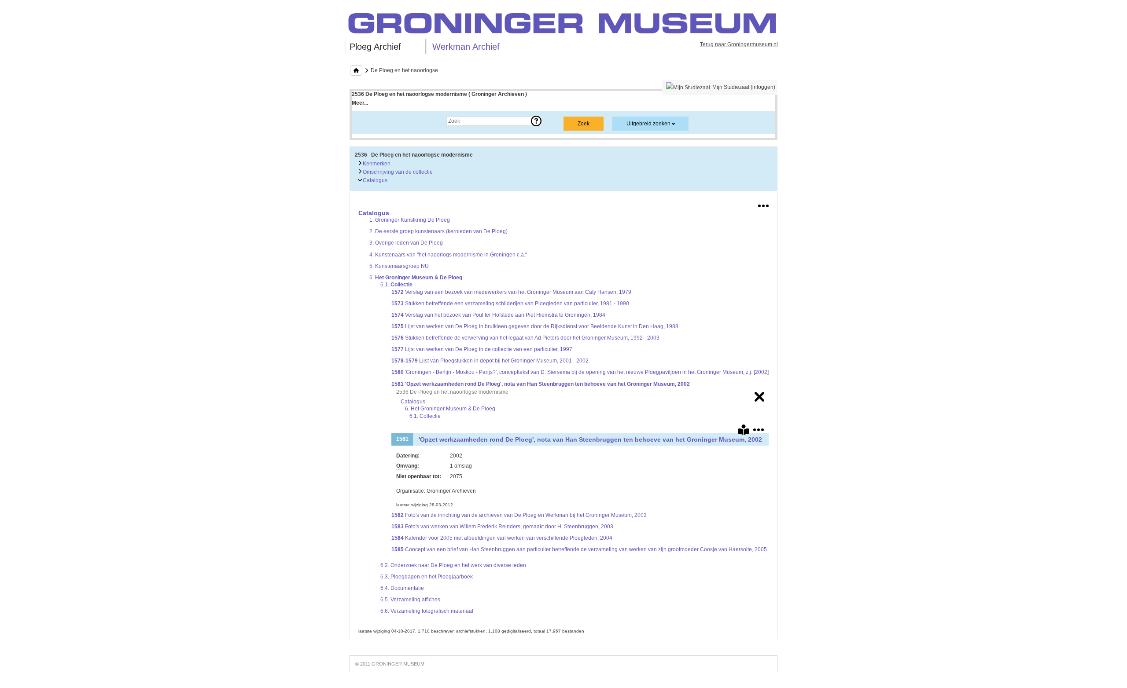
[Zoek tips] (536, 121)
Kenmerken (375, 164)
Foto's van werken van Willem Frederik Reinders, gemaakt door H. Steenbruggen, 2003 (502, 526)
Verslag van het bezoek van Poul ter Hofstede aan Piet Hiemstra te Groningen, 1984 (498, 315)
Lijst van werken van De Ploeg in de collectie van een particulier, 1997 (481, 349)
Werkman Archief (466, 46)
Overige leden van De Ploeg (406, 243)
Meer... (360, 103)
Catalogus (374, 180)
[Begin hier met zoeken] (356, 70)
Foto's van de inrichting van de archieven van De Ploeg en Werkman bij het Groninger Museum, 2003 (519, 515)
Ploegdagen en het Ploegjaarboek (426, 577)
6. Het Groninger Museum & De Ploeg (450, 409)
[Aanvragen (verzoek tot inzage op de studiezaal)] (743, 431)
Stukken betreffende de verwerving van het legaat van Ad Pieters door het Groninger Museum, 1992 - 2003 (525, 338)
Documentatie (402, 588)
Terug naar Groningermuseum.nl (739, 44)
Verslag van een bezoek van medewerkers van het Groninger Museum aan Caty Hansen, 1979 (511, 292)
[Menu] (763, 204)
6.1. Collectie (425, 416)
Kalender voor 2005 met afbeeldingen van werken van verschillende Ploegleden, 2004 (501, 538)
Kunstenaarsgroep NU (399, 266)
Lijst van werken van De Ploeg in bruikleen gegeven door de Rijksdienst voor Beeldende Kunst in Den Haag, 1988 (534, 326)
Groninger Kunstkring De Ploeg (409, 220)
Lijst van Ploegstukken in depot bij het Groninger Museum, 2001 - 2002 (490, 361)
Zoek (366, 121)
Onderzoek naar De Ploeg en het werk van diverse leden (453, 565)
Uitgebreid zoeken (648, 124)
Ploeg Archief (375, 46)
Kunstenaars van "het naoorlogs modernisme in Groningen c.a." (448, 255)
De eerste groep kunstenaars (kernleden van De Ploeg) (438, 231)
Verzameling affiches (410, 600)
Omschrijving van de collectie (397, 172)
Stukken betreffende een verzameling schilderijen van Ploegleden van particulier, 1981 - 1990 (510, 303)
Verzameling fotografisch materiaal (426, 611)
